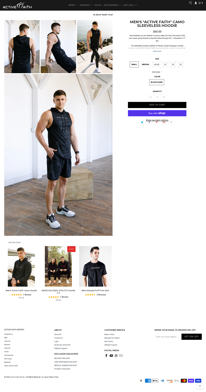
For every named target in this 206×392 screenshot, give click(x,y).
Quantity (157, 91)
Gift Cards (8, 359)
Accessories (8, 355)
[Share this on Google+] (164, 122)
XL (165, 64)
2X (173, 64)
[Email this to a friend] (171, 122)
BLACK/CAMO (157, 82)
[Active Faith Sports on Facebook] (106, 356)
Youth (6, 352)
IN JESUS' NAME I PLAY (103, 15)
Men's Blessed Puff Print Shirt (95, 266)
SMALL (134, 64)
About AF (58, 334)
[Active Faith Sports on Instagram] (116, 356)
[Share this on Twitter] (142, 122)
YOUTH (98, 5)
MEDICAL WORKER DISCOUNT (65, 365)
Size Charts (108, 341)
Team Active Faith (11, 366)
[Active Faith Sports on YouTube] (111, 356)
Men (5, 338)
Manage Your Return (112, 338)
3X (181, 64)
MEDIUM (145, 64)
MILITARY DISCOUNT (62, 358)
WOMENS (85, 5)
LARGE (156, 64)
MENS (72, 5)
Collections (8, 334)
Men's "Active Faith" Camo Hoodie (21, 266)
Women (7, 345)
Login (56, 341)
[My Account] (196, 3)
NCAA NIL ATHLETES (62, 345)
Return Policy (109, 334)
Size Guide (156, 72)
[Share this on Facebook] (149, 122)
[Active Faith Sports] (17, 5)
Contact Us (58, 338)
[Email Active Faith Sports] (121, 356)
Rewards (7, 362)
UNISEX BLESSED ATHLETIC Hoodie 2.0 (58, 266)
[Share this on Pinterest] (157, 122)
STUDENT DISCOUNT (62, 369)
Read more (157, 51)
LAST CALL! (129, 5)
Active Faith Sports (17, 377)
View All (7, 341)
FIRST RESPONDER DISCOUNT (65, 362)
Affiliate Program (60, 348)
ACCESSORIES (111, 5)
